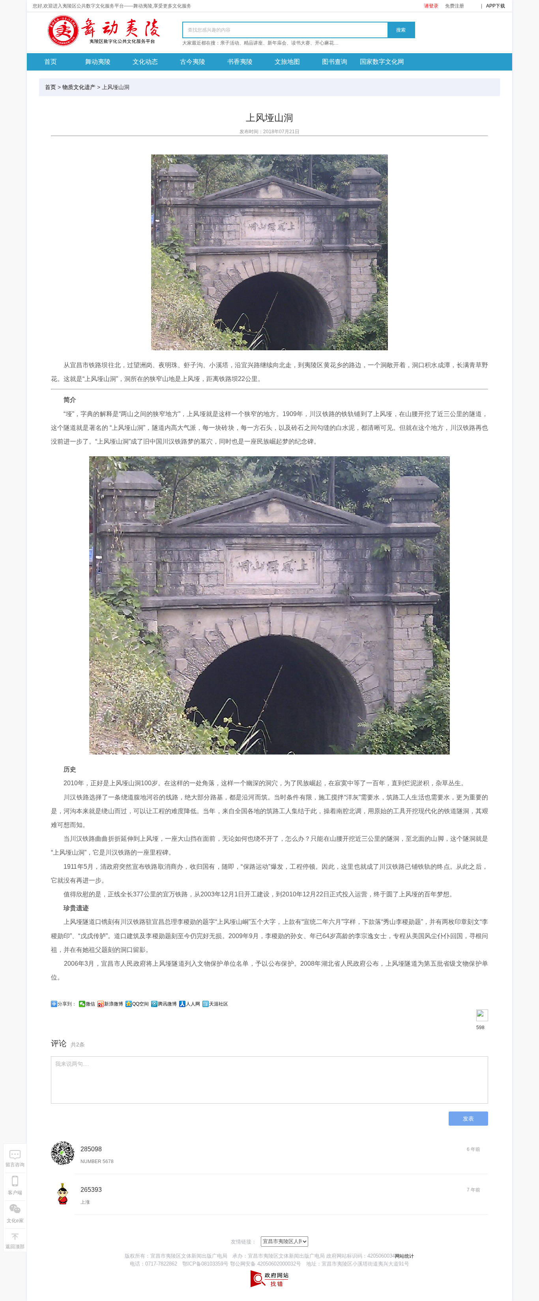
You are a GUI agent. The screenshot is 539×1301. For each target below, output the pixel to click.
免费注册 (454, 6)
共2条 (78, 1044)
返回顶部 (15, 1246)
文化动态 (145, 61)
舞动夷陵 (97, 61)
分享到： (67, 1004)
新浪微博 (113, 1004)
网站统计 (404, 1256)
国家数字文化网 (382, 61)
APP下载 (495, 6)
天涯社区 (218, 1004)
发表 (468, 1118)
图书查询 (334, 61)
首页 (50, 61)
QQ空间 (140, 1004)
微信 (90, 1004)
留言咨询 (15, 1164)
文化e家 (15, 1220)
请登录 (431, 6)
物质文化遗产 (78, 87)
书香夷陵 (240, 61)
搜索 (401, 30)
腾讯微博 (167, 1004)
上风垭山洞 (115, 87)
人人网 (193, 1004)
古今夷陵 (192, 61)
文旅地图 (287, 61)
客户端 (15, 1192)
